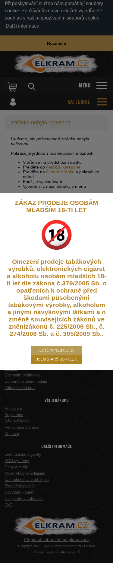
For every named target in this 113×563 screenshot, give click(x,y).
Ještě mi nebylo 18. (56, 350)
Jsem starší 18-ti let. (56, 359)
